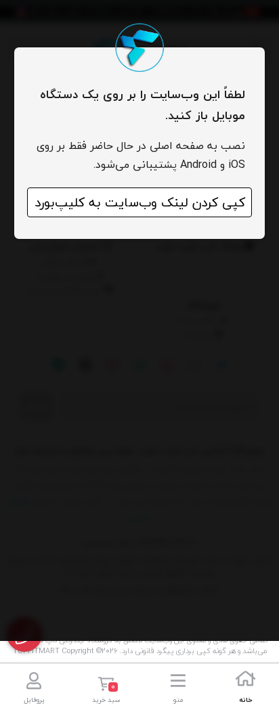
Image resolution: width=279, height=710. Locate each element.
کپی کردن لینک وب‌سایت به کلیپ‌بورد (140, 202)
